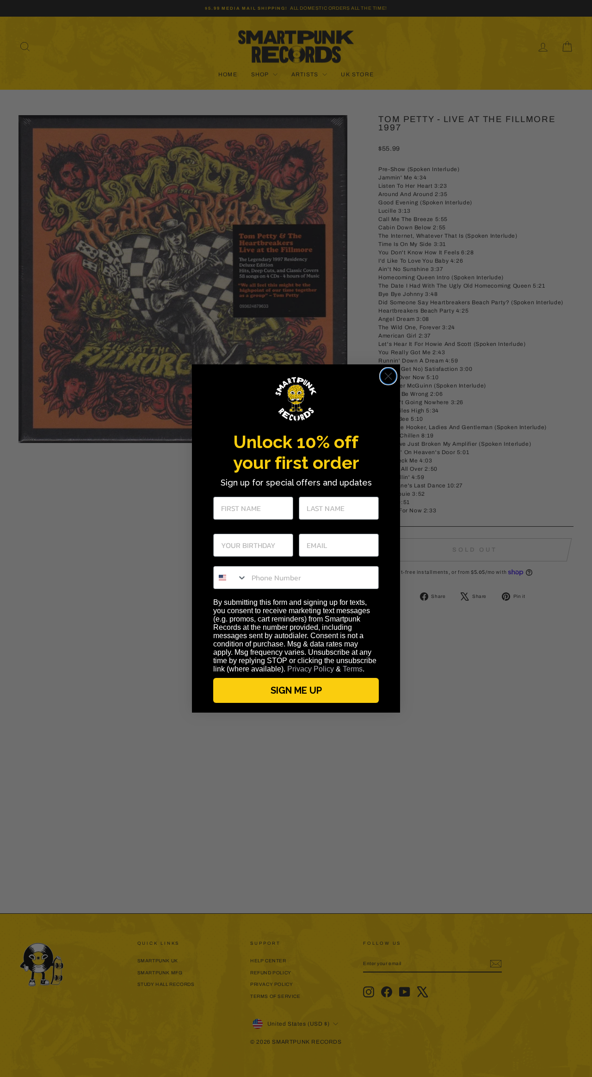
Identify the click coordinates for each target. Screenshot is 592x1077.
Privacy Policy (310, 669)
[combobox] (230, 577)
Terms (353, 669)
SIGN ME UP (296, 690)
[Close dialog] (388, 376)
